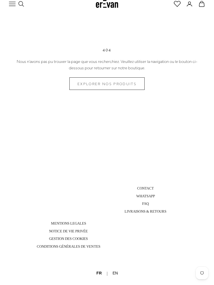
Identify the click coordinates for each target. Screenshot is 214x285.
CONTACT (145, 188)
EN (115, 273)
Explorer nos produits (107, 83)
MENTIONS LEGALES (68, 223)
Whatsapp (145, 196)
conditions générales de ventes (68, 246)
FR (99, 273)
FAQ (145, 204)
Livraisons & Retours (145, 211)
